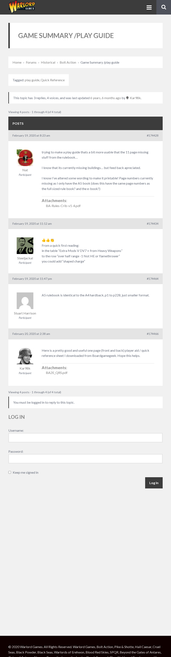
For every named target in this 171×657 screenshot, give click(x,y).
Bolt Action (68, 62)
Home (17, 62)
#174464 (152, 278)
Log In (153, 483)
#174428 (152, 135)
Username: (16, 430)
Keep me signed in (25, 472)
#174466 (152, 333)
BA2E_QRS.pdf (57, 373)
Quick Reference (53, 80)
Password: (15, 451)
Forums (31, 62)
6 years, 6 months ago (105, 98)
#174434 (152, 223)
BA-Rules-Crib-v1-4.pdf (63, 206)
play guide (32, 80)
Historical (48, 62)
